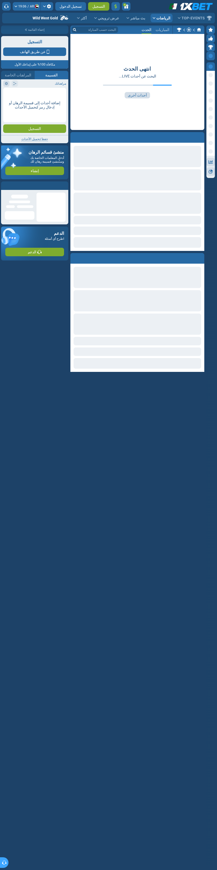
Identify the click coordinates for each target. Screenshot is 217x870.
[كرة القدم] (189, 29)
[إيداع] (115, 6)
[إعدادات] (47, 6)
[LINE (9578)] (199, 29)
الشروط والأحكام (53, 94)
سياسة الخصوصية (15, 94)
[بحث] (74, 30)
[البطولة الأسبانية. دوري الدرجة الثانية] (179, 29)
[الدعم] (6, 6)
